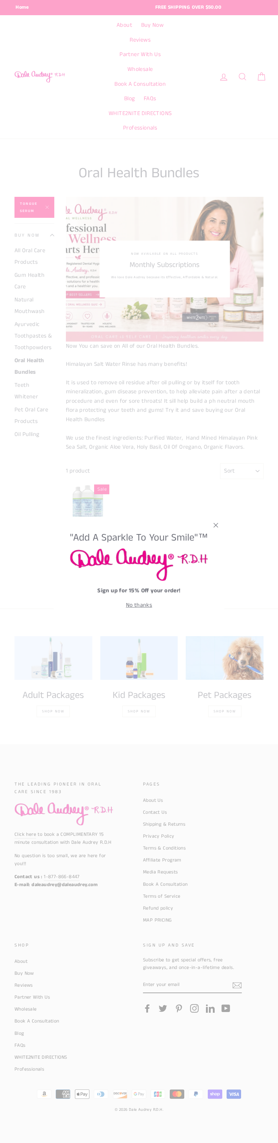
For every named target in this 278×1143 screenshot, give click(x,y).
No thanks (139, 605)
